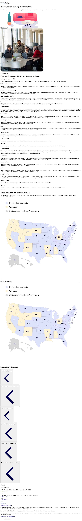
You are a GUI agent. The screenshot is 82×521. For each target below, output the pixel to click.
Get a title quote (4, 2)
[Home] (41, 1)
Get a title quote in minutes (6, 281)
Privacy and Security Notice (6, 505)
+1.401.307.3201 (4, 490)
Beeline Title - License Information (8, 516)
